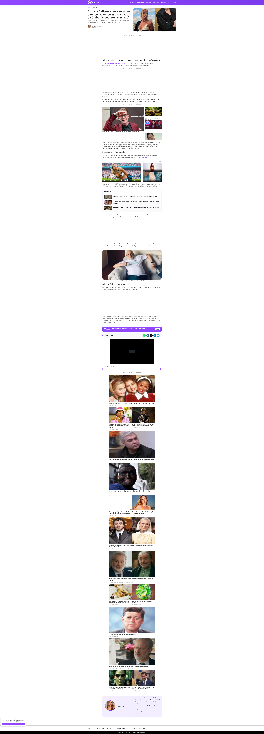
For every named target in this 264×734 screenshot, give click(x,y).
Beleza (170, 2)
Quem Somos (97, 728)
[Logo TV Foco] (93, 2)
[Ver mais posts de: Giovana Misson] (89, 26)
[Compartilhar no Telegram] (158, 335)
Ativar (157, 329)
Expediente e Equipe (108, 728)
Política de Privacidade (139, 728)
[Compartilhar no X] (151, 335)
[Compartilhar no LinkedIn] (154, 335)
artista (147, 215)
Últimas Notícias (140, 2)
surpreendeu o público (116, 63)
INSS (174, 2)
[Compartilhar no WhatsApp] (144, 335)
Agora (158, 2)
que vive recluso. (141, 157)
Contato (129, 728)
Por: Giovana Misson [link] (97, 25)
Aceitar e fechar (13, 723)
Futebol (163, 2)
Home (132, 2)
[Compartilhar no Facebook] (147, 335)
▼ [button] (171, 31)
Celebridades (150, 2)
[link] (110, 705)
